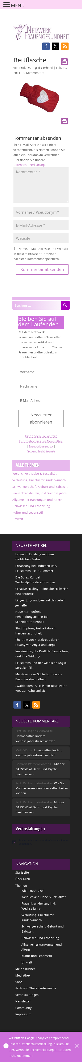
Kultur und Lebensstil (27, 512)
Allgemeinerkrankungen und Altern (37, 500)
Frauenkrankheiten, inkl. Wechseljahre (39, 493)
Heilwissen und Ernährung (31, 506)
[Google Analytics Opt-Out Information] (6, 1046)
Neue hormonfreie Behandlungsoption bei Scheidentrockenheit (31, 617)
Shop (18, 982)
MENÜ (18, 5)
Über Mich (22, 879)
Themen (21, 885)
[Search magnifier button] (65, 305)
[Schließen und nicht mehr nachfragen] (77, 1046)
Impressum (23, 1014)
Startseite (22, 872)
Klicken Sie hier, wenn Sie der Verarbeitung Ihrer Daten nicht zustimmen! (40, 1050)
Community (23, 1008)
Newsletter (23, 1001)
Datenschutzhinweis (41, 451)
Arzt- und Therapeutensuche (35, 988)
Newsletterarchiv (41, 446)
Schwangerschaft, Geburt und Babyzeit (39, 487)
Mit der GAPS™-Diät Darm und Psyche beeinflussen (40, 769)
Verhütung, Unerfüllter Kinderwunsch (39, 480)
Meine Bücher (25, 969)
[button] (46, 46)
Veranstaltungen (27, 995)
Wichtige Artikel (32, 891)
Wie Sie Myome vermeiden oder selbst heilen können (42, 788)
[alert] (41, 842)
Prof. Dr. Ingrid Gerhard (36, 68)
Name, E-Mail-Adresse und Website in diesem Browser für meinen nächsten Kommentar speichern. (41, 254)
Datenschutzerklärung (29, 165)
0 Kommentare (34, 73)
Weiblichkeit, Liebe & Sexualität (34, 474)
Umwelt (17, 519)
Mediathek (22, 975)
